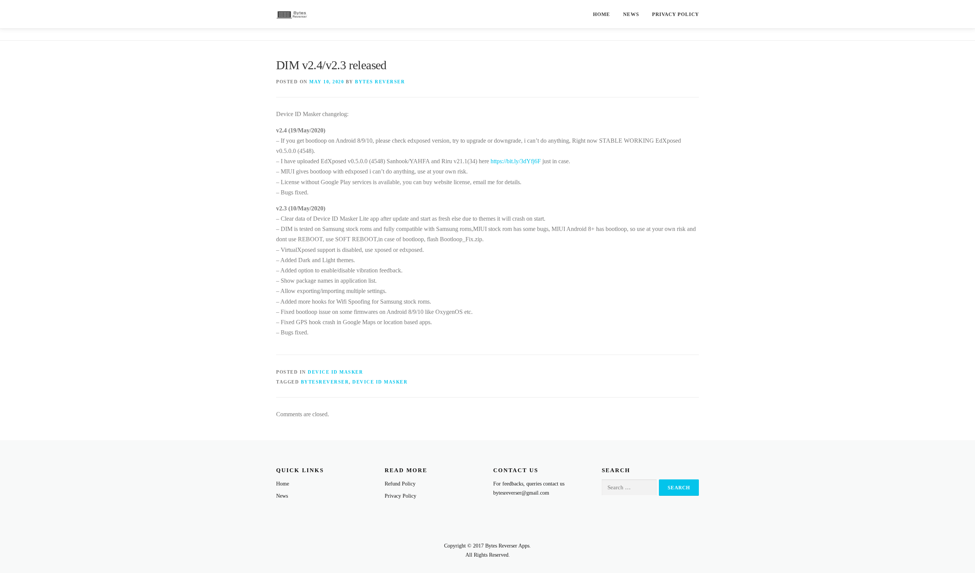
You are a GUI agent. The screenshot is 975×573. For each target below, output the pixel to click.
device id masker (380, 382)
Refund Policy (400, 484)
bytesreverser (325, 382)
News (631, 14)
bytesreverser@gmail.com (521, 493)
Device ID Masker (335, 372)
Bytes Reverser (380, 81)
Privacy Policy (675, 14)
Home (601, 14)
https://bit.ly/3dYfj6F (516, 161)
